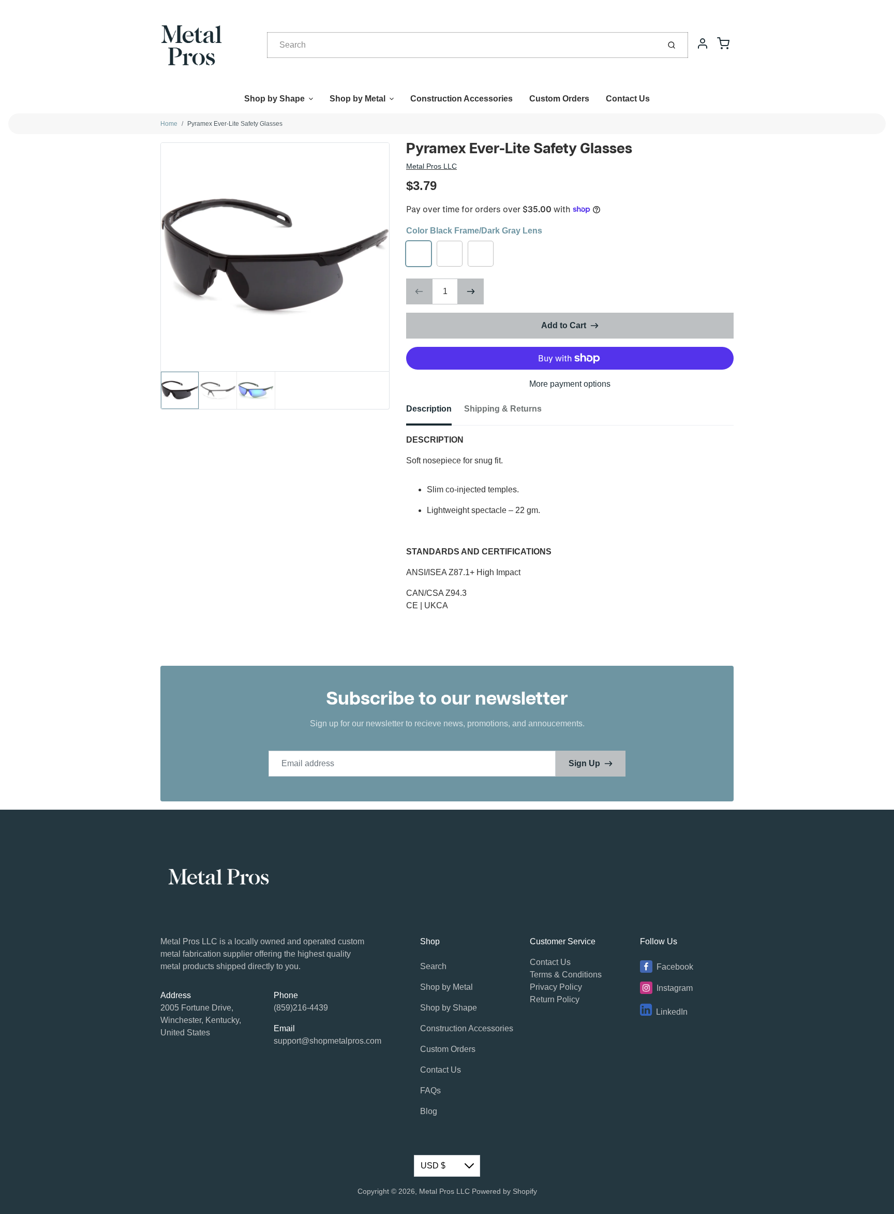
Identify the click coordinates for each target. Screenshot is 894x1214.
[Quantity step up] (471, 291)
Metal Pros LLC (431, 166)
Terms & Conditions (566, 974)
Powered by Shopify (504, 1191)
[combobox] (462, 45)
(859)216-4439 (301, 1007)
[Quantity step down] (419, 291)
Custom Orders (559, 98)
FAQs (430, 1090)
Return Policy (554, 999)
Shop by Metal (357, 98)
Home (168, 123)
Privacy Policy (556, 987)
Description (429, 408)
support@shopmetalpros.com (327, 1040)
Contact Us (628, 98)
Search (433, 966)
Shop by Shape (274, 98)
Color (474, 230)
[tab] (435, 412)
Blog (428, 1111)
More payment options (569, 383)
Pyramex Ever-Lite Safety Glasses (234, 123)
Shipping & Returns (503, 408)
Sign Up (584, 763)
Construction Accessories (461, 98)
